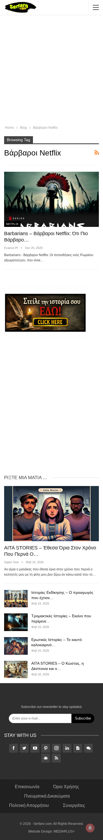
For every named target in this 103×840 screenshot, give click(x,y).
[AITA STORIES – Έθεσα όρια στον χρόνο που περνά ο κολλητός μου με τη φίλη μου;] (51, 513)
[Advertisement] (51, 71)
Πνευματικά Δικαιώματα (47, 796)
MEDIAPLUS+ (64, 831)
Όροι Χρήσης (66, 786)
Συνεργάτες (74, 805)
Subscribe (83, 718)
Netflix (12, 224)
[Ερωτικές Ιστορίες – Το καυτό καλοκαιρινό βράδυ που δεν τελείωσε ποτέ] (16, 646)
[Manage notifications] (90, 827)
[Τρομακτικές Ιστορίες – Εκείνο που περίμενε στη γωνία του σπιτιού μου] (16, 622)
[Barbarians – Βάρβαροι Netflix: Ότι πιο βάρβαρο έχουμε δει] (51, 199)
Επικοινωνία (27, 786)
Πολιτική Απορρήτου (29, 805)
